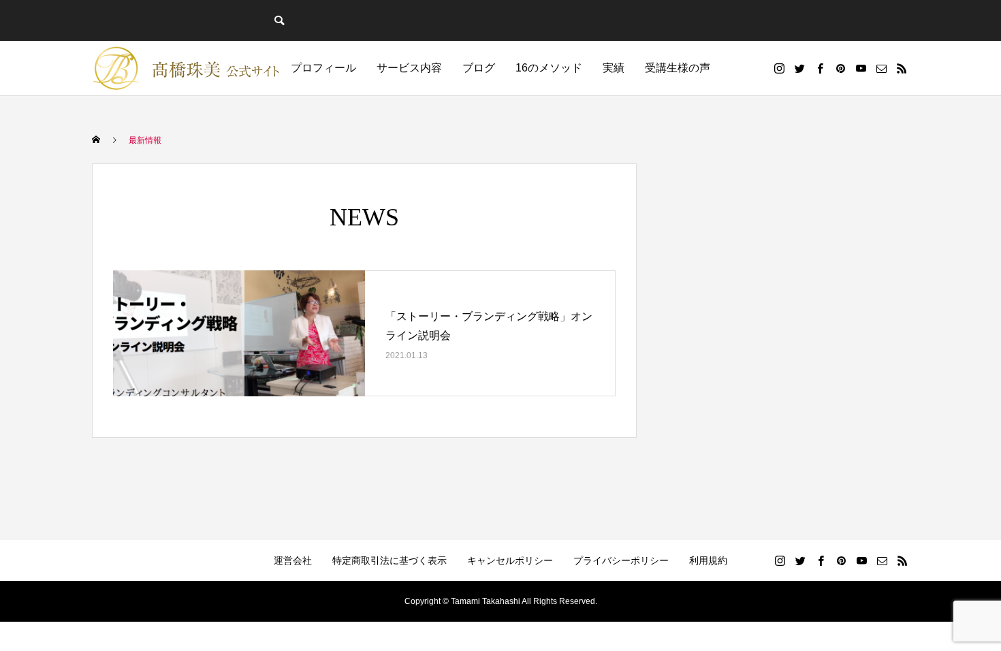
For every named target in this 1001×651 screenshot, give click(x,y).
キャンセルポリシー (510, 560)
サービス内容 (409, 68)
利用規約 (708, 560)
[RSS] (901, 68)
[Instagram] (779, 68)
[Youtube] (861, 68)
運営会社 (293, 560)
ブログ (478, 68)
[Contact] (881, 68)
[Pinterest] (840, 68)
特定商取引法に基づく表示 (389, 560)
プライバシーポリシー (621, 560)
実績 (613, 68)
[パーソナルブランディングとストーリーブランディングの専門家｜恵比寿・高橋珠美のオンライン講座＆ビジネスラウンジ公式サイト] (187, 68)
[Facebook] (820, 68)
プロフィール (323, 68)
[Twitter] (799, 68)
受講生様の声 (677, 68)
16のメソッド (548, 68)
